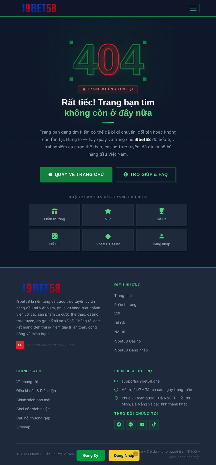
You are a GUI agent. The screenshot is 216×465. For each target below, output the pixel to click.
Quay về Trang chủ (79, 174)
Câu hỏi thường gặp (33, 418)
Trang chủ (123, 295)
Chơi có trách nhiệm (33, 409)
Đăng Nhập (124, 455)
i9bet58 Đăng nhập (131, 350)
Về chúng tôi (27, 381)
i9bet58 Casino (127, 341)
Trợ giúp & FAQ (149, 174)
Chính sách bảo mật (33, 400)
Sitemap (23, 427)
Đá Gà (119, 323)
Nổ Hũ (119, 332)
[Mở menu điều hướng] (193, 8)
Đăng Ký (90, 455)
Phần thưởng (125, 304)
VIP (117, 313)
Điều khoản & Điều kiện (36, 390)
